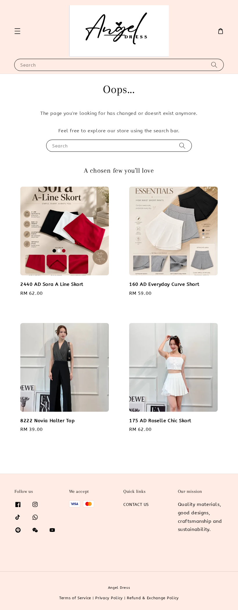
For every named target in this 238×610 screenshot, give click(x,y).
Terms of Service (75, 598)
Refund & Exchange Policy (153, 598)
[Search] (214, 64)
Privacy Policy (109, 598)
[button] (17, 31)
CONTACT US (136, 504)
